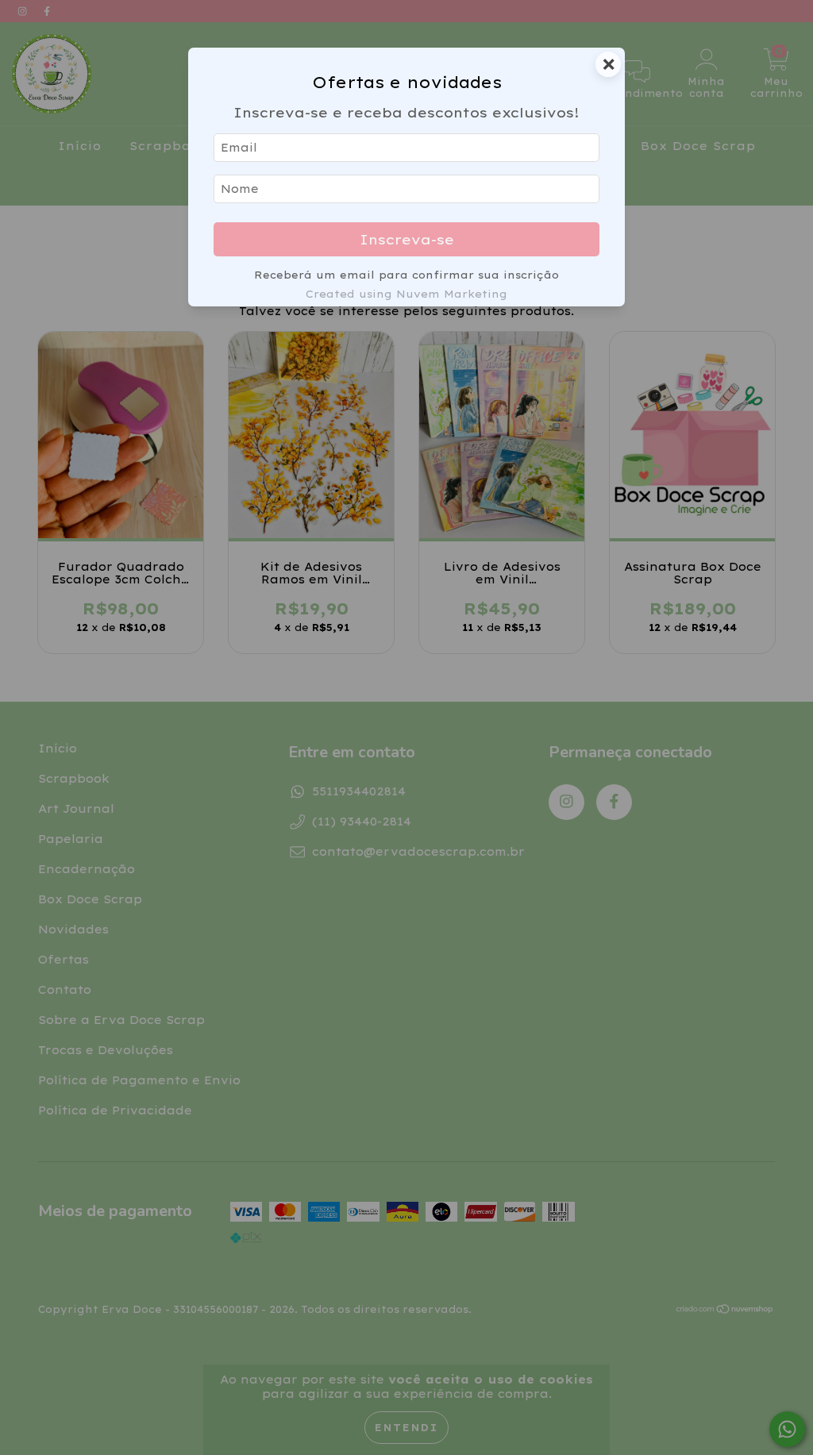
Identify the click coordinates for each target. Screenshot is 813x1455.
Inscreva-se (407, 239)
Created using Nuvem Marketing (406, 293)
